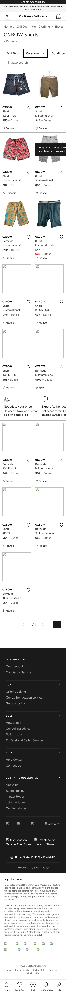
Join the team (15, 802)
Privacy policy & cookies (31, 867)
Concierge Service (18, 672)
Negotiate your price (18, 406)
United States (39, 970)
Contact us (13, 765)
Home (8, 26)
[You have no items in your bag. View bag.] (58, 16)
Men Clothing (41, 26)
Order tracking (16, 691)
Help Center (14, 759)
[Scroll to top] (57, 624)
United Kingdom (23, 970)
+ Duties (13, 120)
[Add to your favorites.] (28, 107)
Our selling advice (18, 728)
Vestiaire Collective (22, 778)
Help (9, 752)
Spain (29, 972)
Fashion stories (16, 808)
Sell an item (14, 734)
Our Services (16, 659)
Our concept (14, 666)
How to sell (13, 722)
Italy (37, 972)
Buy (8, 684)
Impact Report (15, 796)
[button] (58, 16)
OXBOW (21, 26)
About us (12, 785)
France (9, 970)
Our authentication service (24, 697)
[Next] (42, 624)
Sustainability (15, 790)
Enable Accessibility (33, 2)
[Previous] (23, 624)
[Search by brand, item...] (7, 16)
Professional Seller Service (24, 740)
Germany (53, 970)
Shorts (58, 26)
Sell (9, 715)
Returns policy (16, 703)
